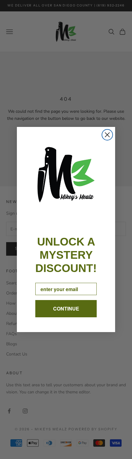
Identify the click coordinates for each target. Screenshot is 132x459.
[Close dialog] (107, 134)
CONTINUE (66, 308)
